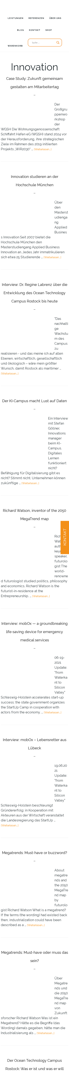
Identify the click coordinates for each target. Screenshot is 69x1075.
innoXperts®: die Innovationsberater (34, 5)
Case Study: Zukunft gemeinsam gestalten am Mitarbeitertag (34, 86)
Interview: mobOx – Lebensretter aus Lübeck (34, 813)
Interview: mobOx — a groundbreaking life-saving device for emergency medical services (34, 689)
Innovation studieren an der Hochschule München (34, 192)
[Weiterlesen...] (45, 157)
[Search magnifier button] (58, 42)
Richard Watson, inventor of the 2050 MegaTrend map (35, 559)
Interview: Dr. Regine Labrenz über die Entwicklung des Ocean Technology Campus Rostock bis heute (34, 317)
